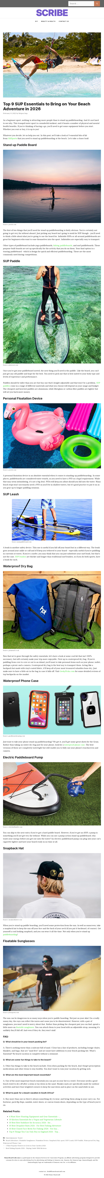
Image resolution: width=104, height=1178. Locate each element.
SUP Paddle (78, 1140)
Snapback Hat (54, 1140)
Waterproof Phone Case (12, 1143)
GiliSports (12, 138)
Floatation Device (42, 1140)
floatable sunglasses (25, 1027)
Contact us (64, 21)
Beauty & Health (48, 21)
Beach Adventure (12, 1140)
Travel (20, 1138)
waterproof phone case (74, 745)
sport (63, 1140)
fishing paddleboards (62, 245)
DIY (36, 21)
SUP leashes (20, 556)
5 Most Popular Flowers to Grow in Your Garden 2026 (26, 1146)
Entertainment (11, 1138)
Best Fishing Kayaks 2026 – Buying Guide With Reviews (26, 1148)
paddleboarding (10, 934)
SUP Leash (69, 1140)
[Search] (97, 3)
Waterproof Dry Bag (91, 1140)
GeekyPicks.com (67, 671)
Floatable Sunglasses (27, 1140)
